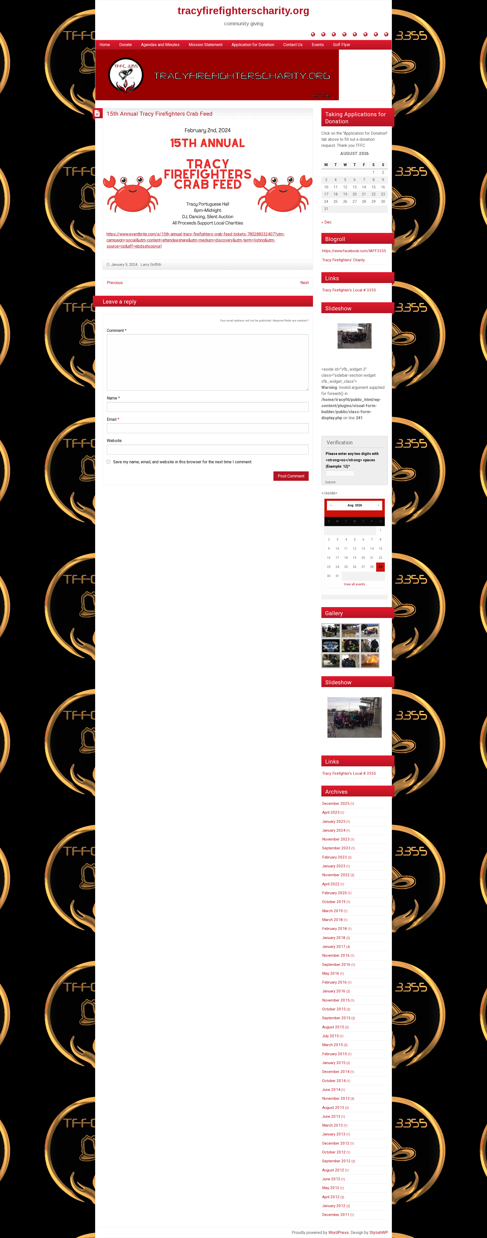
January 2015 (333, 1063)
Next (304, 282)
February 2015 (334, 1054)
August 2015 (333, 1027)
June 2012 (331, 1179)
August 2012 (333, 1170)
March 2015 (332, 1045)
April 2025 (331, 812)
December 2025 (336, 803)
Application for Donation (253, 44)
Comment (117, 330)
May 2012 (330, 1188)
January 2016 (333, 991)
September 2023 (336, 848)
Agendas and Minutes (160, 44)
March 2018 (332, 919)
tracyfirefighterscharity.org (243, 10)
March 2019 (332, 911)
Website (114, 440)
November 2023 (336, 839)
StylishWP (379, 1232)
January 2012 (333, 1206)
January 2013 (333, 1134)
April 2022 (331, 884)
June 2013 (331, 1116)
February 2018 (334, 928)
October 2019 (334, 902)
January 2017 (333, 946)
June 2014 (331, 1089)
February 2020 (334, 893)
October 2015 (334, 1009)
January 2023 (333, 866)
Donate (125, 44)
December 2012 (336, 1143)
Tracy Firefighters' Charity (343, 260)
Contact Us (293, 44)
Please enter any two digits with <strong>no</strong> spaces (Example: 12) (352, 460)
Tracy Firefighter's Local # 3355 (349, 290)
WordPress (338, 1232)
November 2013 (336, 1098)
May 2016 (330, 973)
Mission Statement (205, 44)
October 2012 (334, 1152)
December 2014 (336, 1071)
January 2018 (333, 937)
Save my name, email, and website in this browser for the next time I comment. (182, 462)
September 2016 (336, 964)
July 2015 (330, 1036)
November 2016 (336, 955)
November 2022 (336, 875)
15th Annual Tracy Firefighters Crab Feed (160, 113)
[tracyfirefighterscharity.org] (217, 74)
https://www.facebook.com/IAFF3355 (354, 251)
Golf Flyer (341, 44)
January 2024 (333, 830)
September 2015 (336, 1018)
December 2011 (336, 1214)
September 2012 (336, 1161)
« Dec (326, 222)
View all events (354, 584)
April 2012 (331, 1197)
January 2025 (333, 821)
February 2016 (334, 982)
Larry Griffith (151, 264)
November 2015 (336, 1000)
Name (113, 398)
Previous (115, 282)
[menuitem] (104, 45)
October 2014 (334, 1081)
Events (318, 44)
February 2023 (334, 857)
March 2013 (332, 1125)
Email (113, 419)
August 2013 (333, 1107)
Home (104, 44)
